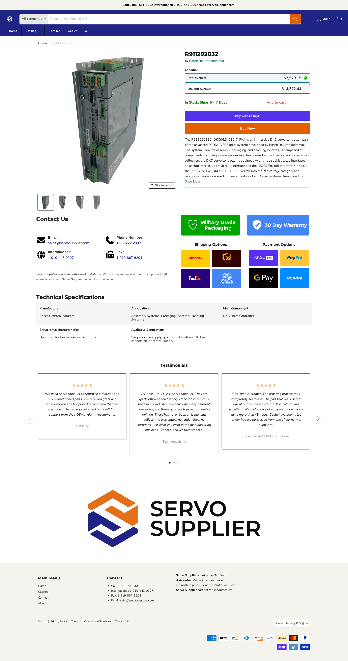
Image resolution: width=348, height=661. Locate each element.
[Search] (295, 19)
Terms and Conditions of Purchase (91, 621)
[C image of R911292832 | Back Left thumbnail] (80, 202)
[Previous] (30, 418)
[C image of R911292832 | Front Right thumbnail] (63, 202)
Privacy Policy (59, 621)
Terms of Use (122, 621)
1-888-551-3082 (129, 243)
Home (42, 43)
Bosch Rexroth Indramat (206, 61)
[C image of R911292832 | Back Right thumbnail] (97, 202)
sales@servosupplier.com (68, 243)
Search (42, 621)
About (42, 603)
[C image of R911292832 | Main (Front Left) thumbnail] (46, 202)
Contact (43, 598)
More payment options (247, 128)
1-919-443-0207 (61, 258)
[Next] (318, 418)
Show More (192, 181)
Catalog (43, 592)
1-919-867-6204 (129, 258)
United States (290, 623)
